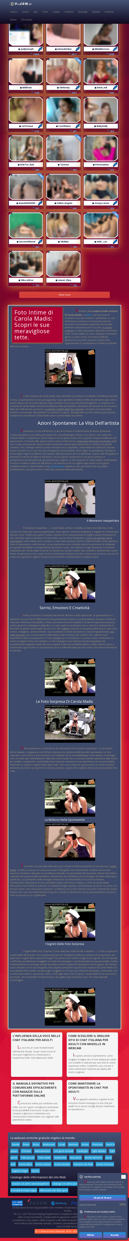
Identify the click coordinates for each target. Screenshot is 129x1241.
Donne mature (43, 1164)
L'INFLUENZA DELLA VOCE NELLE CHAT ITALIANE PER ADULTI (36, 1038)
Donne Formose (104, 1164)
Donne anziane (62, 1164)
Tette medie (44, 1157)
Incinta (85, 1144)
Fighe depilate (99, 1150)
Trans (45, 11)
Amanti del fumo (93, 1157)
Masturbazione (42, 1150)
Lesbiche (68, 11)
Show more (64, 294)
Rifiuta (90, 1235)
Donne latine (25, 1164)
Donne (25, 11)
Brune (26, 1144)
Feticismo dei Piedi (83, 1164)
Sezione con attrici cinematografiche (30, 1183)
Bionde (15, 1144)
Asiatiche (109, 11)
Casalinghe (82, 1150)
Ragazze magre (20, 1170)
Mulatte (96, 11)
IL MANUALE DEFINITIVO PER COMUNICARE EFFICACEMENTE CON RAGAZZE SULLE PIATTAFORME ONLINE (35, 1089)
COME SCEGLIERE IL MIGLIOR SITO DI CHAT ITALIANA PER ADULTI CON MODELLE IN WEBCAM (88, 1042)
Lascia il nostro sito (87, 1204)
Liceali (62, 1144)
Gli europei (26, 19)
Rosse (36, 1144)
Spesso (35, 1170)
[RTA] (122, 1204)
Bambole (73, 1144)
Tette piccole (27, 1157)
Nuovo (13, 11)
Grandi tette (60, 1157)
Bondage (82, 11)
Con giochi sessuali (63, 1150)
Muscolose (75, 1157)
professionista (57, 466)
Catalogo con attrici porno (65, 1183)
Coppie (56, 11)
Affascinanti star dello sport (53, 1190)
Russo (13, 19)
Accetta (114, 1235)
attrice (89, 314)
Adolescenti (49, 1144)
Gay (35, 11)
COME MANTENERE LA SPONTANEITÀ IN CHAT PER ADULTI (88, 1087)
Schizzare (26, 1150)
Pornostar (97, 1144)
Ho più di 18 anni (102, 1197)
